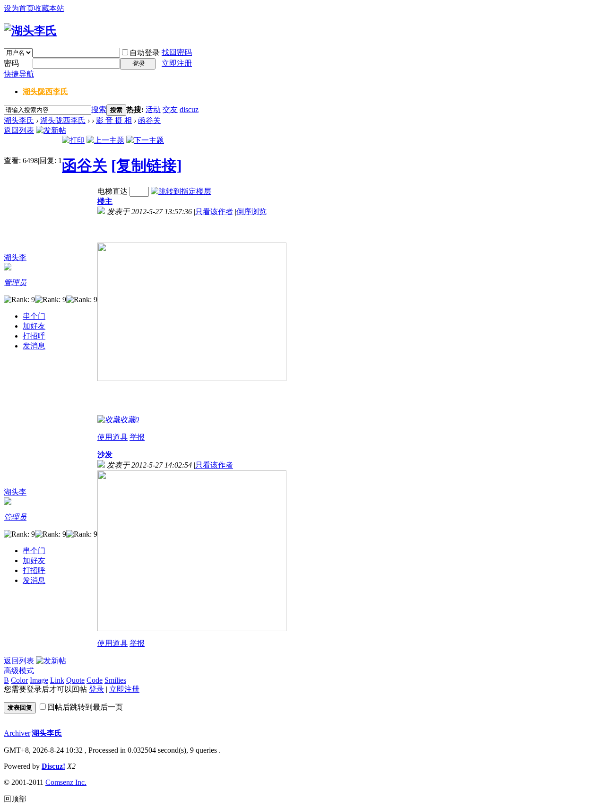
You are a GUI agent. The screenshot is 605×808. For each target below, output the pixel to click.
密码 (11, 63)
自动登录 (145, 53)
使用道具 (112, 437)
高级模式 (19, 671)
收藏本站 (49, 8)
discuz (189, 109)
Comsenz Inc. (65, 782)
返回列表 (19, 130)
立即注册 (177, 63)
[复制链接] (146, 165)
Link (57, 680)
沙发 (104, 455)
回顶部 (15, 799)
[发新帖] (51, 130)
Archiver (17, 733)
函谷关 (149, 120)
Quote (75, 680)
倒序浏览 (251, 212)
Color (19, 680)
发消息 (34, 346)
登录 (96, 689)
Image (39, 680)
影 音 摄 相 (114, 120)
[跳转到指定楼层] (181, 191)
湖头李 (15, 257)
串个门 (34, 316)
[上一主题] (105, 140)
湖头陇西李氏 (45, 91)
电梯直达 (112, 191)
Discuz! (53, 766)
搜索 (98, 109)
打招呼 (34, 336)
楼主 (104, 201)
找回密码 (177, 52)
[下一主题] (145, 140)
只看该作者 (214, 212)
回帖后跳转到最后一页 (85, 707)
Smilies (115, 680)
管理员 (15, 282)
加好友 (34, 326)
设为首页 (19, 8)
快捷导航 (19, 74)
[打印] (73, 140)
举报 (137, 437)
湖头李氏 (19, 120)
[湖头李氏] (30, 31)
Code (94, 680)
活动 (153, 109)
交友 (170, 109)
